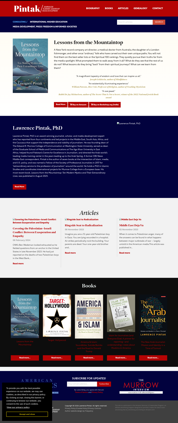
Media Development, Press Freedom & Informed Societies (45, 27)
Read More (60, 105)
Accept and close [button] (27, 414)
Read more (18, 264)
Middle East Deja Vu (131, 225)
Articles (123, 8)
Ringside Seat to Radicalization (83, 225)
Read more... (24, 358)
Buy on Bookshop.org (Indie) (106, 105)
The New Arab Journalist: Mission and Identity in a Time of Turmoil (153, 345)
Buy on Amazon (79, 105)
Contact (157, 8)
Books (109, 8)
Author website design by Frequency (79, 411)
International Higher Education (48, 22)
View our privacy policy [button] (18, 407)
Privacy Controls (94, 408)
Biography (93, 8)
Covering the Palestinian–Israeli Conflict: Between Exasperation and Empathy (34, 232)
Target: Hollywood (57, 340)
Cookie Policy (82, 408)
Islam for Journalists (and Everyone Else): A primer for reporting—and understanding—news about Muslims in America (121, 342)
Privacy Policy (97, 392)
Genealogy (140, 8)
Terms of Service (81, 392)
